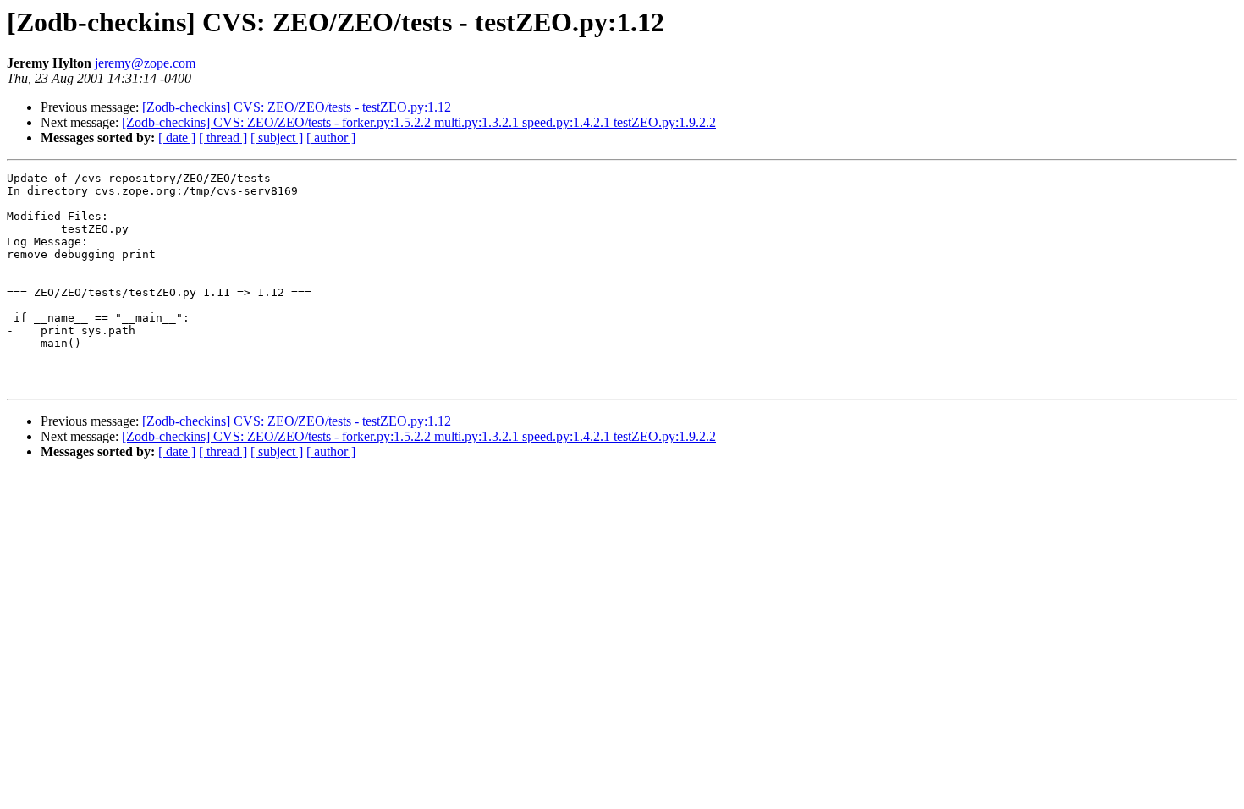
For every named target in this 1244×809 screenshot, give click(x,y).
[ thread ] (223, 137)
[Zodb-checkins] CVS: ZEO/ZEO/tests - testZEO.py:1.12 (296, 107)
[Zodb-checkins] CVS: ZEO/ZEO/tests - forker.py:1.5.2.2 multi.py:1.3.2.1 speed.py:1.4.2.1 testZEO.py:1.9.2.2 (419, 122)
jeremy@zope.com (145, 63)
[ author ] (330, 137)
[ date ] (176, 137)
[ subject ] (276, 137)
